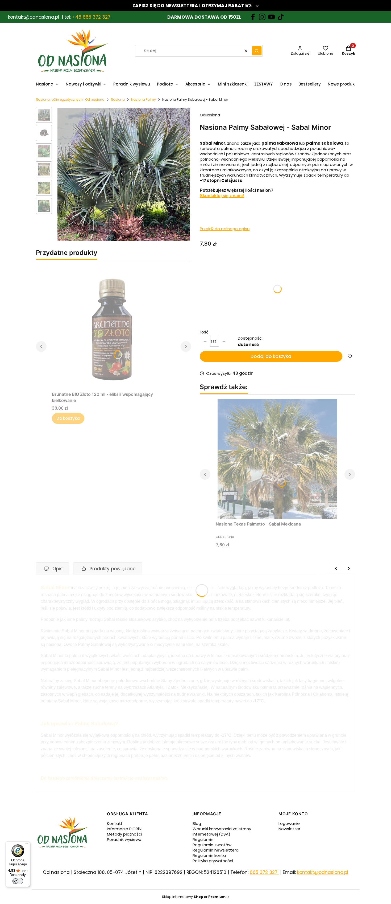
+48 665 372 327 (92, 17)
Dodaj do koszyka (271, 356)
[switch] (18, 881)
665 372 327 (264, 872)
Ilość (204, 332)
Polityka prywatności (213, 861)
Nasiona (118, 99)
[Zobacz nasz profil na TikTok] (280, 17)
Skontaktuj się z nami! (222, 195)
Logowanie (289, 823)
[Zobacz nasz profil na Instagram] (262, 17)
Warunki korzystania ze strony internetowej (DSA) (222, 831)
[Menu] (27, 844)
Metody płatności (124, 834)
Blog (197, 823)
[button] (256, 50)
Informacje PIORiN (124, 829)
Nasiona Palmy (143, 99)
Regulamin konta (209, 855)
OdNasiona (210, 115)
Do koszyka (68, 418)
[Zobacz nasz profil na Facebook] (252, 17)
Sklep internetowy (194, 896)
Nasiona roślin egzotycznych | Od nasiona (70, 99)
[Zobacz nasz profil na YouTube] (271, 17)
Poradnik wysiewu (124, 839)
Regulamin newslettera (216, 850)
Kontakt (115, 823)
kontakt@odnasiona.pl (33, 17)
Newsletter (289, 829)
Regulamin (203, 839)
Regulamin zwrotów (212, 845)
